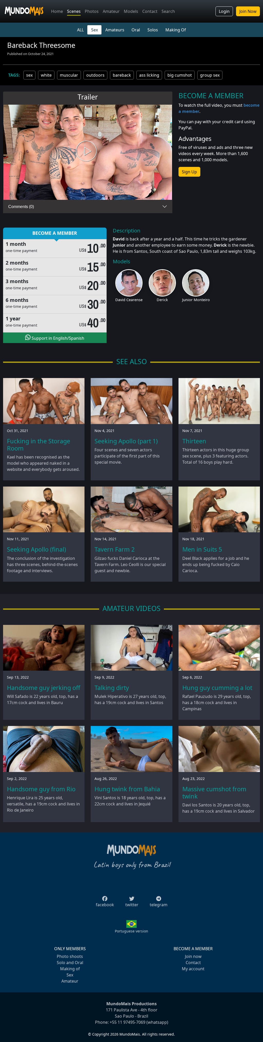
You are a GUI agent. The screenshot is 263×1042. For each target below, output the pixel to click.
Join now (193, 956)
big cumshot (179, 75)
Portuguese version (131, 931)
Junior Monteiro (196, 299)
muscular (69, 75)
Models (131, 11)
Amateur (111, 11)
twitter (131, 905)
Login (224, 11)
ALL (80, 30)
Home (57, 11)
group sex (210, 75)
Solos (152, 30)
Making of (70, 969)
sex (29, 75)
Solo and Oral (70, 962)
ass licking (149, 75)
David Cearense (129, 299)
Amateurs (114, 30)
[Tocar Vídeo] (87, 152)
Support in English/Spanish (57, 338)
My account (193, 969)
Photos (92, 11)
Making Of (175, 30)
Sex (94, 30)
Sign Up (189, 172)
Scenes (74, 11)
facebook (105, 905)
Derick (162, 299)
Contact (149, 11)
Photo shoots (70, 956)
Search (168, 11)
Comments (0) (21, 206)
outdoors (95, 75)
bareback (122, 75)
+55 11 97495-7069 (127, 1022)
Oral (136, 30)
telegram (158, 905)
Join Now (248, 11)
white (46, 75)
